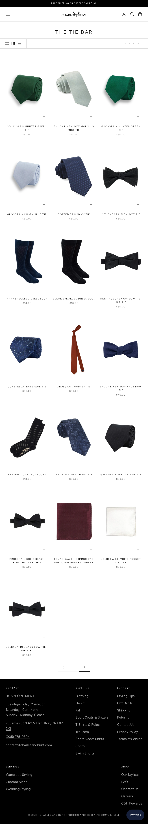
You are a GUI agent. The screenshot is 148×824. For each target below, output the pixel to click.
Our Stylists (130, 775)
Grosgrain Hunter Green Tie (120, 128)
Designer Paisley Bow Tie (120, 214)
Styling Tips (126, 696)
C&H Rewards (131, 803)
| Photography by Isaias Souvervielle (93, 815)
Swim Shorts (85, 753)
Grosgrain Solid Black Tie (121, 474)
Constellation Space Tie (27, 386)
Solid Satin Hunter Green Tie (27, 128)
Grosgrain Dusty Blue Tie (27, 214)
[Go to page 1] (63, 667)
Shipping (123, 710)
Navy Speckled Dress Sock (27, 298)
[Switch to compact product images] (19, 43)
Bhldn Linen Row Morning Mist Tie (74, 128)
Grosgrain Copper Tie (74, 386)
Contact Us (125, 725)
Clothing (81, 696)
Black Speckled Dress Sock (74, 298)
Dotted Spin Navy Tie (74, 214)
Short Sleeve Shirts (89, 739)
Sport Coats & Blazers (91, 717)
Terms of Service (129, 739)
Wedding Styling (18, 789)
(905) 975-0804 (18, 737)
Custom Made (16, 782)
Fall (77, 710)
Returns (123, 717)
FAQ (124, 782)
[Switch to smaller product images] (13, 43)
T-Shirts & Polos (87, 725)
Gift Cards (124, 703)
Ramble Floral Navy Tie (74, 474)
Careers (127, 796)
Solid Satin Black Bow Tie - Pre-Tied (27, 649)
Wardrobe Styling (19, 775)
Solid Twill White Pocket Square (121, 561)
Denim (80, 703)
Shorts (80, 746)
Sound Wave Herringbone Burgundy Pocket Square (74, 561)
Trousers (82, 732)
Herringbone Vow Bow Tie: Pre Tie (121, 300)
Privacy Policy (127, 732)
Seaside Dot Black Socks (27, 474)
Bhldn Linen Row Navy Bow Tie (121, 388)
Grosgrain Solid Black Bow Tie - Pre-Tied (27, 561)
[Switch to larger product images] (7, 43)
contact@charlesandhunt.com (29, 745)
